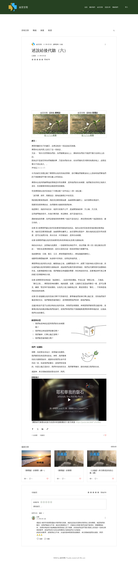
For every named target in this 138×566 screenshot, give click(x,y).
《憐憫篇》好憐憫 (64, 470)
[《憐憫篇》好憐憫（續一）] (36, 458)
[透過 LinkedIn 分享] (42, 429)
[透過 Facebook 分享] (33, 429)
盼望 (50, 30)
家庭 (42, 30)
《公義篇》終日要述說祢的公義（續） (101, 471)
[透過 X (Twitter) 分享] (37, 429)
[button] (114, 30)
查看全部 (113, 446)
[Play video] (50, 124)
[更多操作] (105, 44)
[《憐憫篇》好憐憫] (69, 458)
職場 (34, 30)
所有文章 (25, 30)
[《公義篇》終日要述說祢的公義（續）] (101, 458)
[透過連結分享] (47, 429)
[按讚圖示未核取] (37, 539)
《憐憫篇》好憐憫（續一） (35, 470)
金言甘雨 (23, 7)
